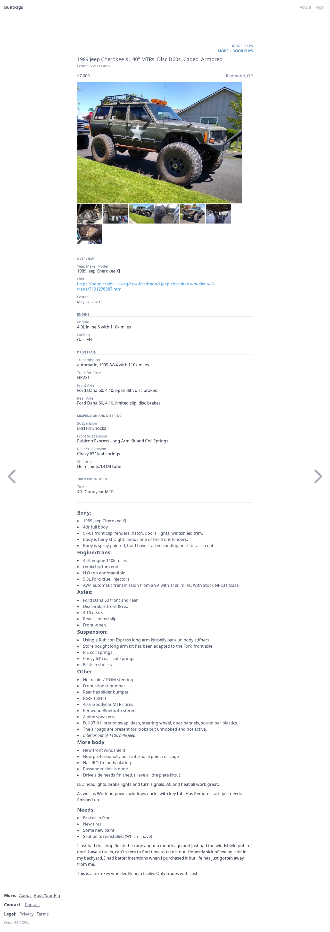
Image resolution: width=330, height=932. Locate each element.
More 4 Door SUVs (235, 50)
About (305, 7)
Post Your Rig (47, 895)
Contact (32, 905)
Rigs (320, 7)
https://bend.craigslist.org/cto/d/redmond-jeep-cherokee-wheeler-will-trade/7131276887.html (146, 286)
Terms (43, 914)
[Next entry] (318, 476)
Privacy (27, 914)
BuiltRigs (13, 7)
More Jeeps (242, 45)
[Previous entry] (12, 476)
